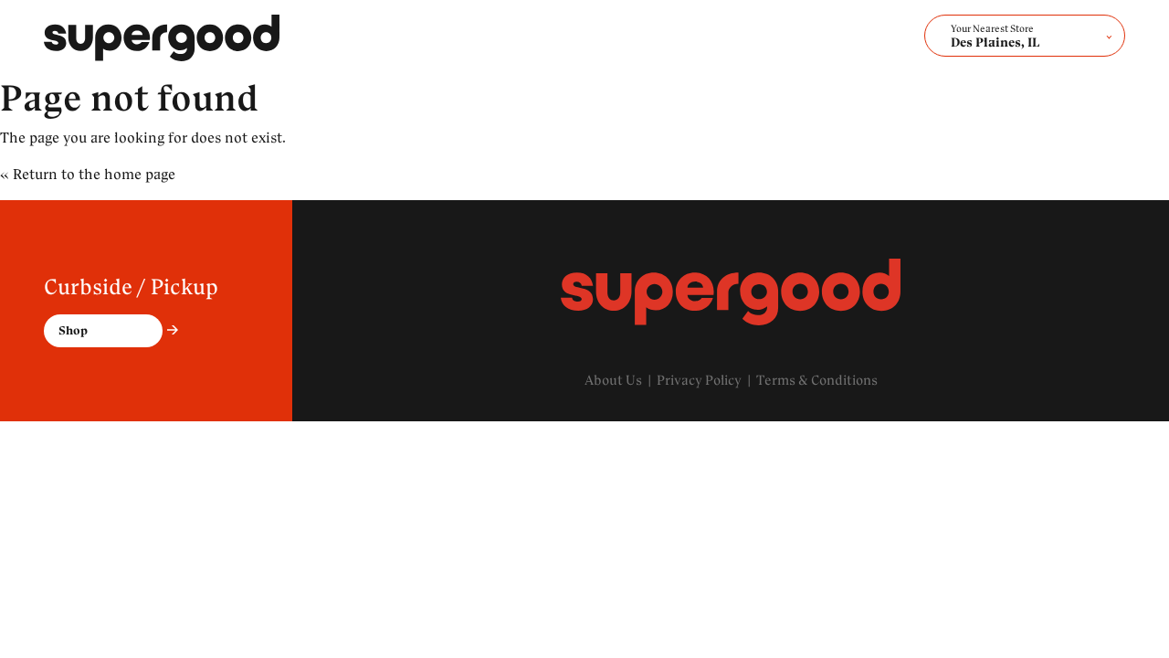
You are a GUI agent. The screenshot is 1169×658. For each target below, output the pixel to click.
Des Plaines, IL (995, 36)
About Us (613, 380)
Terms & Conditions (817, 380)
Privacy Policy (699, 380)
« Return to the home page (87, 174)
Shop (73, 330)
